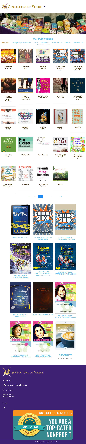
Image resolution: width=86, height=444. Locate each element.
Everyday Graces (60, 128)
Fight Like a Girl (43, 155)
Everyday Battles (43, 128)
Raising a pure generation (43, 314)
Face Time (77, 127)
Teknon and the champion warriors (20, 277)
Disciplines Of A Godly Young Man (78, 97)
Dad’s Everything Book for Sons (25, 97)
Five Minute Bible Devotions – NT (78, 156)
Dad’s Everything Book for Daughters (8, 98)
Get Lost (60, 184)
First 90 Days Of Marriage (60, 155)
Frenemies (25, 184)
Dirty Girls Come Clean (60, 96)
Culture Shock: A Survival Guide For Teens (78, 68)
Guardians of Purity (21, 237)
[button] (44, 6)
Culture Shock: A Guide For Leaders (60, 68)
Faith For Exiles (25, 155)
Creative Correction (43, 67)
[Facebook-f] (4, 408)
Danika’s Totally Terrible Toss (43, 96)
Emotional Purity (8, 128)
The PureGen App (65, 355)
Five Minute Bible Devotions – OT (8, 186)
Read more (8, 62)
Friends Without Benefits (43, 185)
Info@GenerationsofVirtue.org (15, 385)
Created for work (25, 67)
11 (61, 197)
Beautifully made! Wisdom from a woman (43, 356)
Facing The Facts (8, 155)
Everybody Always (25, 128)
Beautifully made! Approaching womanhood (65, 316)
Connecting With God (8, 67)
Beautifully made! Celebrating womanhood (21, 356)
